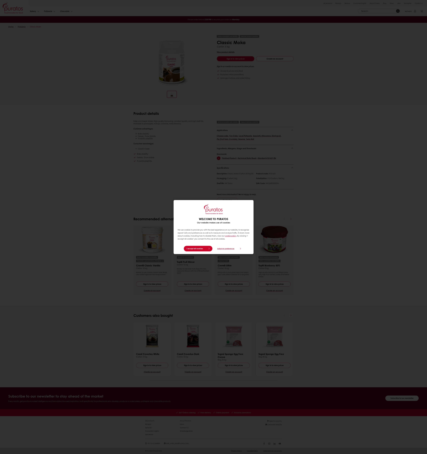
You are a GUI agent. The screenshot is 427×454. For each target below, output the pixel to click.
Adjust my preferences (225, 248)
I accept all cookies (195, 248)
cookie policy (230, 236)
